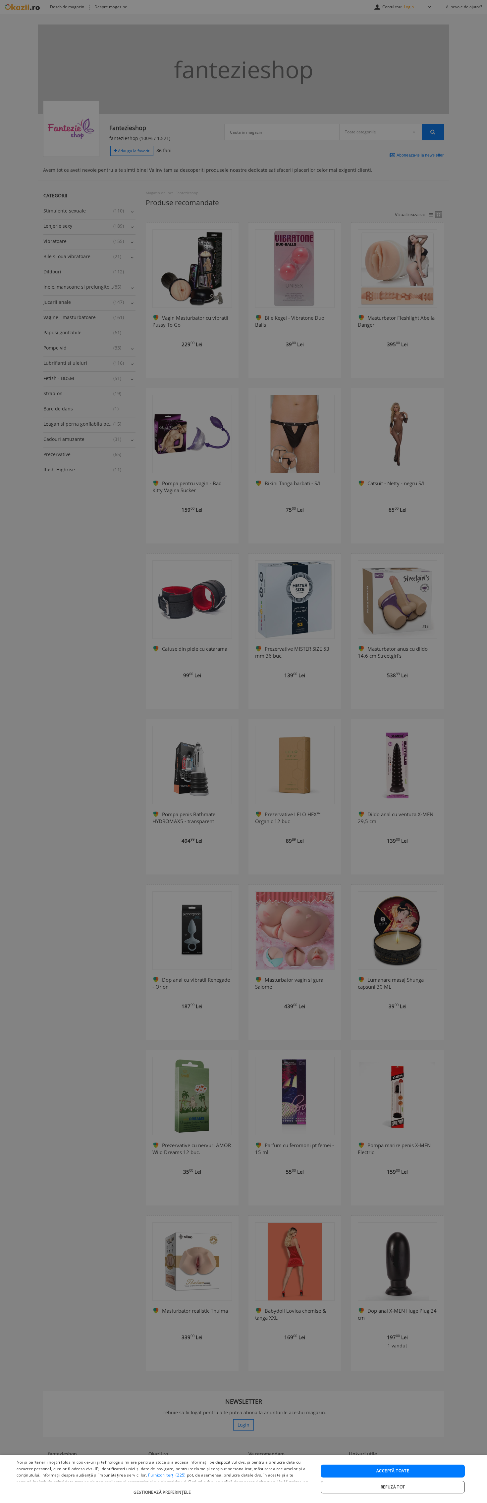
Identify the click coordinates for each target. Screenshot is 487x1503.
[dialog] (243, 1479)
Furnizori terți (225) (167, 1475)
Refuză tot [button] (393, 1487)
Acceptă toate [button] (392, 1471)
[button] (163, 1489)
